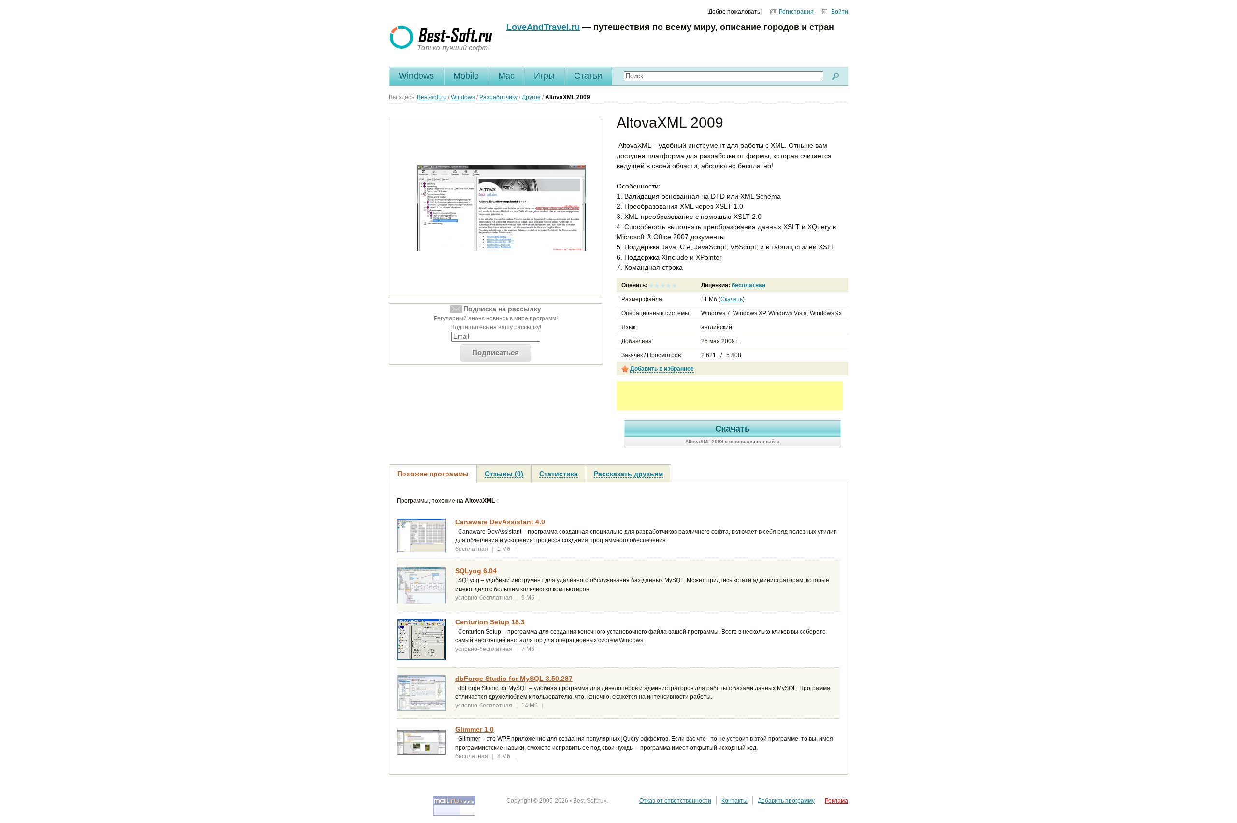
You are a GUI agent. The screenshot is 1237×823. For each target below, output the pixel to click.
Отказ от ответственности (675, 800)
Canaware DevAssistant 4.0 (500, 522)
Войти (839, 11)
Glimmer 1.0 (474, 729)
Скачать (731, 299)
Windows (416, 76)
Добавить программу (786, 800)
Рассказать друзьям (628, 473)
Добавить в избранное (662, 368)
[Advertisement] (730, 395)
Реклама (836, 800)
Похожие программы (433, 473)
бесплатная (748, 285)
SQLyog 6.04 (476, 571)
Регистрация (796, 11)
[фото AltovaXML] (501, 207)
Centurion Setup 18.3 (490, 622)
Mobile (466, 76)
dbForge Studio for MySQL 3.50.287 (514, 678)
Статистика (558, 473)
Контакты (734, 800)
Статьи (588, 76)
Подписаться (495, 352)
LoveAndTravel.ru (543, 27)
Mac (506, 76)
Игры (544, 76)
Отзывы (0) (504, 473)
